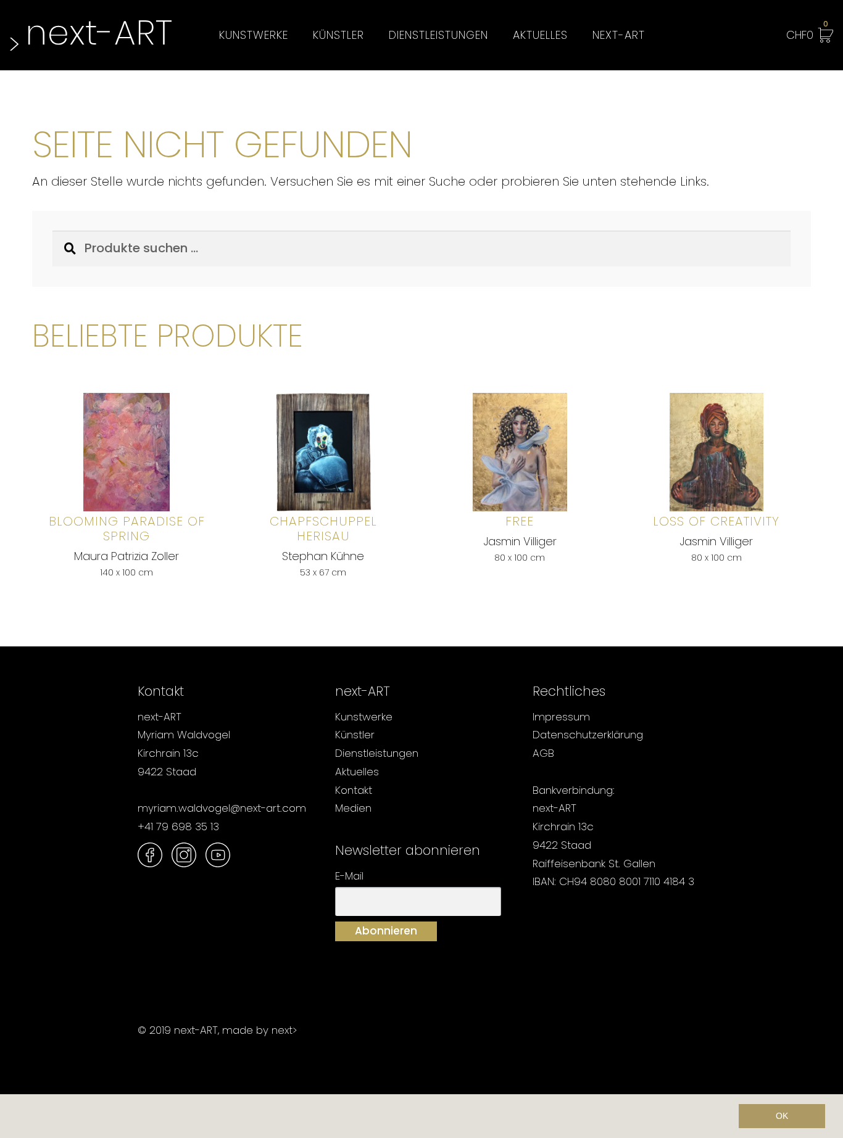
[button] (20, 1117)
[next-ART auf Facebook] (150, 855)
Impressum (561, 716)
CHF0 (807, 33)
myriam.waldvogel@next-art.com (222, 808)
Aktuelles (540, 35)
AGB (543, 753)
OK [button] (782, 1116)
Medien (353, 808)
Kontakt (353, 790)
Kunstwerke (253, 35)
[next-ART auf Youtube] (218, 855)
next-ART (618, 35)
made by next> (259, 1030)
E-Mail (349, 875)
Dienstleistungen (438, 35)
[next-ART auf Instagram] (184, 855)
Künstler (338, 35)
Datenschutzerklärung (588, 734)
